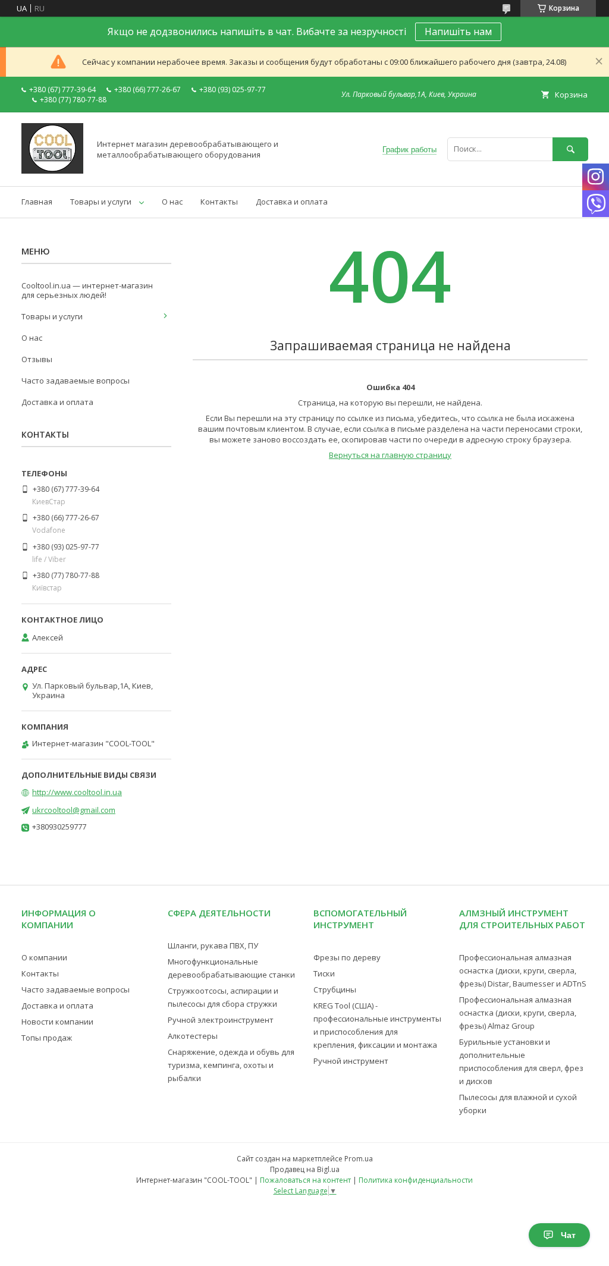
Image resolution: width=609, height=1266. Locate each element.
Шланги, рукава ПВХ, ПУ (213, 945)
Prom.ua (358, 1159)
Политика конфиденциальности (416, 1180)
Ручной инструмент (350, 1060)
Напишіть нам (458, 31)
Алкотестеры (193, 1036)
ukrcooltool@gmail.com (73, 810)
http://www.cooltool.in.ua (77, 792)
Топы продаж (46, 1037)
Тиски (324, 973)
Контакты (219, 201)
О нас (172, 201)
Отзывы (36, 359)
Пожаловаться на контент (305, 1180)
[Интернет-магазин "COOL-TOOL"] (52, 170)
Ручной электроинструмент (221, 1019)
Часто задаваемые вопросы (75, 380)
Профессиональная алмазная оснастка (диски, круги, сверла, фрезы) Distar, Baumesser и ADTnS (522, 970)
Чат (568, 1235)
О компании (44, 957)
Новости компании (57, 1021)
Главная (36, 201)
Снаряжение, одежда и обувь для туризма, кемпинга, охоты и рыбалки (231, 1065)
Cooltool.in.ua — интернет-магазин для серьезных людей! (87, 290)
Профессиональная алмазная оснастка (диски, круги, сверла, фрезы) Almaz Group (517, 1012)
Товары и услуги (100, 201)
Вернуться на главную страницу (390, 455)
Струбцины (334, 989)
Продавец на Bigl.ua (305, 1169)
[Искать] (570, 149)
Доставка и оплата (292, 201)
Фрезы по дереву (347, 957)
